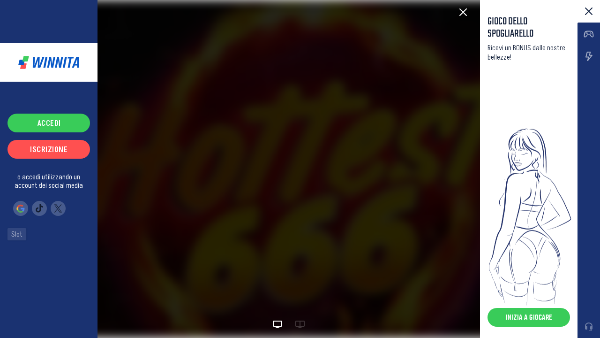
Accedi (49, 123)
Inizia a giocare (529, 317)
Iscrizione (49, 149)
